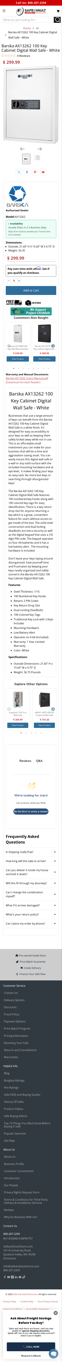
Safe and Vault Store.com (25, 1294)
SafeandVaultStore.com (18, 1246)
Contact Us (11, 993)
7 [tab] (43, 368)
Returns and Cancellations (20, 1050)
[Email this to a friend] (43, 172)
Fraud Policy (11, 1014)
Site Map (9, 1140)
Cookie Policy (26, 1301)
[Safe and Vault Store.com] (31, 11)
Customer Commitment (19, 1171)
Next (53, 346)
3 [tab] (23, 368)
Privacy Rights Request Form (22, 1192)
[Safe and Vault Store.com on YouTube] (8, 1277)
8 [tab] (48, 368)
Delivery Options (14, 1000)
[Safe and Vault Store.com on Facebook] (4, 1277)
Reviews (9, 1210)
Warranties (11, 1057)
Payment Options (15, 1021)
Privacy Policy (9, 1301)
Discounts (10, 1007)
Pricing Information (16, 1036)
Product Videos (13, 1109)
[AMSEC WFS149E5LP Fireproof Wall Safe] (44, 700)
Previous (9, 346)
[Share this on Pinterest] (35, 172)
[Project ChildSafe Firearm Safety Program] (31, 311)
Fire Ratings (11, 1087)
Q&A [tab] (39, 761)
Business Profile (14, 1164)
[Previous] (22, 148)
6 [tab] (38, 368)
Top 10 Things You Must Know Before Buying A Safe (27, 1124)
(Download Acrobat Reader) (23, 382)
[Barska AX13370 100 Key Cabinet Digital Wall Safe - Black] (44, 333)
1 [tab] (13, 368)
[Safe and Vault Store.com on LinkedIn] (16, 1277)
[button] (53, 1353)
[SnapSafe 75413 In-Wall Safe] (17, 700)
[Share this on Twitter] (19, 172)
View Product (18, 358)
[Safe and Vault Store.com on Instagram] (12, 1277)
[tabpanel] (17, 343)
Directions (9, 1258)
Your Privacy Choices (48, 1301)
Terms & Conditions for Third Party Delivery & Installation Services (26, 1201)
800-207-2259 (37, 3)
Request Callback (31, 1355)
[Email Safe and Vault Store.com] (20, 1277)
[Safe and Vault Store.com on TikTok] (23, 1277)
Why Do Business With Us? (20, 1217)
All (37, 28)
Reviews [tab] (25, 761)
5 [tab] (33, 368)
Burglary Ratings (14, 1080)
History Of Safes (14, 1102)
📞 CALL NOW (31, 1346)
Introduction (12, 1178)
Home (27, 28)
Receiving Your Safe (16, 1043)
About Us (10, 1156)
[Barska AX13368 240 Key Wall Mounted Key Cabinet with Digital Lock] (18, 333)
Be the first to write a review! (31, 811)
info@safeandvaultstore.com (21, 1266)
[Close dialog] (55, 1313)
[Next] (39, 148)
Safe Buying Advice (15, 1116)
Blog (6, 1073)
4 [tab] (28, 368)
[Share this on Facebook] (27, 172)
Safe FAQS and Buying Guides (22, 1094)
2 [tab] (18, 368)
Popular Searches (15, 1133)
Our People (11, 1185)
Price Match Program (17, 1028)
